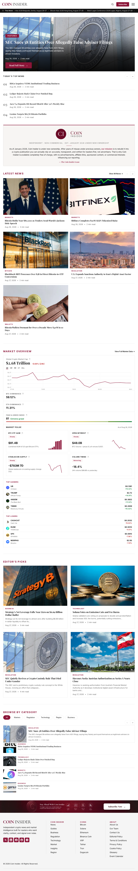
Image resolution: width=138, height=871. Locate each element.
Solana (83, 828)
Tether (83, 844)
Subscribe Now (117, 806)
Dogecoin (84, 852)
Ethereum (84, 832)
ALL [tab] (23, 368)
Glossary (113, 852)
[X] (5, 840)
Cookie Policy (116, 848)
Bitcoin (83, 824)
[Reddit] (21, 840)
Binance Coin (86, 836)
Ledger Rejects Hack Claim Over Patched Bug (31, 93)
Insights (54, 848)
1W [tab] (11, 368)
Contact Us (115, 832)
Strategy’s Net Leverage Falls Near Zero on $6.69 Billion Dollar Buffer (33, 613)
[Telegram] (27, 840)
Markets (17, 717)
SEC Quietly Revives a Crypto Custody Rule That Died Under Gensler (33, 680)
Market (54, 844)
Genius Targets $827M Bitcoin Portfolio (28, 114)
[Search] (112, 4)
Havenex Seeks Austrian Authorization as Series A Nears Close (101, 680)
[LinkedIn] (11, 840)
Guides (54, 828)
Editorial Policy (116, 836)
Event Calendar (116, 856)
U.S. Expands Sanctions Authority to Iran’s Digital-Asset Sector (101, 274)
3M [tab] (15, 368)
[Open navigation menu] (133, 4)
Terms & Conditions (118, 840)
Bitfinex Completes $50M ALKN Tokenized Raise (94, 220)
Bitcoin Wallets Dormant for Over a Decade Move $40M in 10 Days (34, 329)
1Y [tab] (19, 368)
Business (71, 717)
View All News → (116, 174)
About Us (114, 824)
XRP (82, 840)
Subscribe (122, 4)
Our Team (114, 828)
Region (58, 717)
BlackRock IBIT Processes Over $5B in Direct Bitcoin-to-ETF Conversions (34, 275)
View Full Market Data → (125, 351)
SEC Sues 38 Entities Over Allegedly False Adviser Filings (58, 42)
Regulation (31, 717)
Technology (45, 717)
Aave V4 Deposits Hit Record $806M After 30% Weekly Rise (37, 104)
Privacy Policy (116, 844)
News (53, 824)
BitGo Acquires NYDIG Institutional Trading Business (35, 83)
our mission (107, 149)
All (7, 717)
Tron (82, 848)
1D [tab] (7, 368)
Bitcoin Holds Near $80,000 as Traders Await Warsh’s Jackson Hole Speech (34, 222)
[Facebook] (16, 840)
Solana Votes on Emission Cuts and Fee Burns (96, 612)
